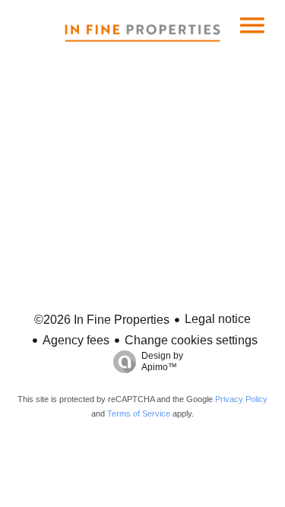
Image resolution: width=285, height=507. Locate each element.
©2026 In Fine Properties (101, 319)
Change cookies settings (191, 340)
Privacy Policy (241, 399)
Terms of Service (138, 413)
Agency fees (76, 340)
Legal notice (218, 318)
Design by (162, 361)
